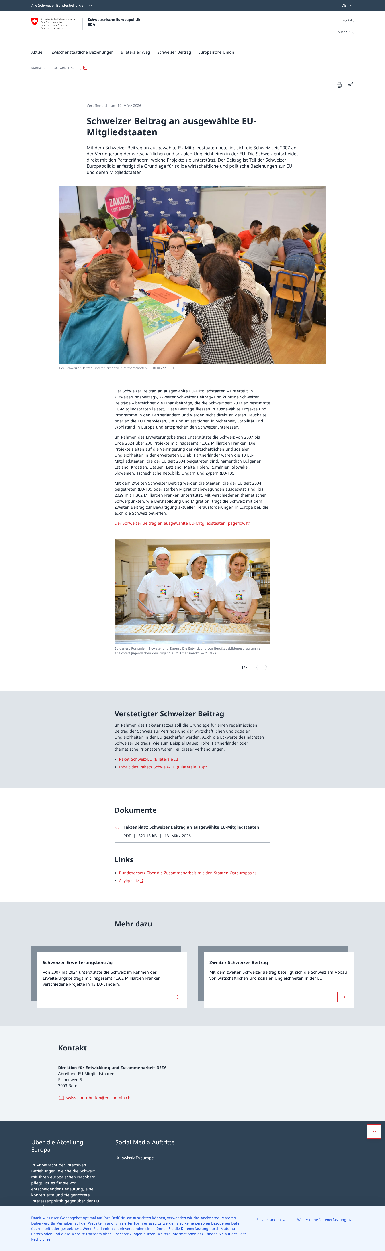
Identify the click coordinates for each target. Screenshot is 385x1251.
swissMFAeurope (138, 1157)
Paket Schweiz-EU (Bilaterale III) (149, 759)
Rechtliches (40, 1239)
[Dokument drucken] (339, 84)
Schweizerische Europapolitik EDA (114, 22)
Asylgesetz (129, 880)
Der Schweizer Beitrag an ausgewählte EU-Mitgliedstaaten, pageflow (180, 523)
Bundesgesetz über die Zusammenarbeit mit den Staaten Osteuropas (185, 872)
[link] (109, 977)
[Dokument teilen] (350, 84)
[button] (38, 52)
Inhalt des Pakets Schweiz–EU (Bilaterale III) (161, 767)
